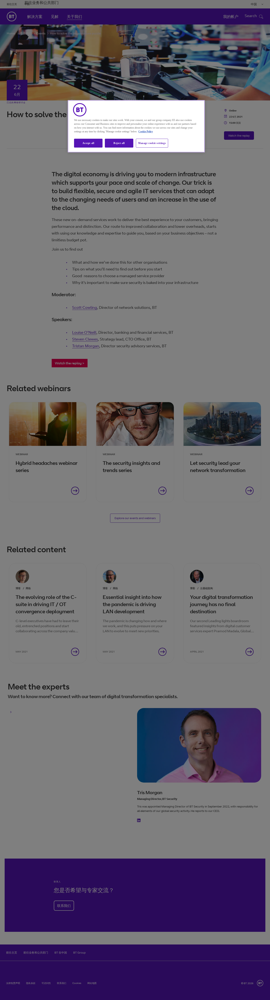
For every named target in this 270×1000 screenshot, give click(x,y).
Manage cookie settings (152, 143)
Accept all (88, 143)
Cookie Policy (145, 131)
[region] (136, 126)
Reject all (119, 143)
